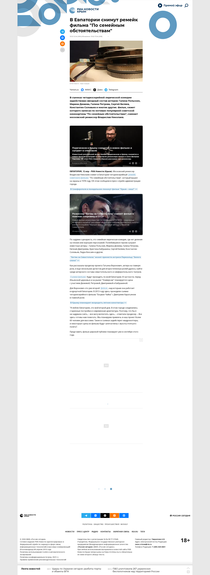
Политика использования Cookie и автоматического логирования (42, 553)
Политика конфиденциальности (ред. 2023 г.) (39, 557)
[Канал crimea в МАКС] (124, 515)
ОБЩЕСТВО (98, 524)
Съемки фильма (78, 277)
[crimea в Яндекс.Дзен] (105, 515)
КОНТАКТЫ (106, 532)
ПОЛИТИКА (87, 524)
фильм (104, 288)
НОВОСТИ (69, 532)
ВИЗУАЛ (124, 524)
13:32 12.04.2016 (75, 36)
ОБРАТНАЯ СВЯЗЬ (121, 532)
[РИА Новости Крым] (84, 10)
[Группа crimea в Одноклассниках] (114, 515)
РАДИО (95, 532)
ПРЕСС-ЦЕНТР (83, 532)
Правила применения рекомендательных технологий (43, 559)
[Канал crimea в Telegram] (86, 515)
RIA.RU (135, 532)
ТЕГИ (142, 532)
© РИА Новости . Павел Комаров (79, 84)
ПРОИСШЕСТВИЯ (112, 524)
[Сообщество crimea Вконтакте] (95, 515)
